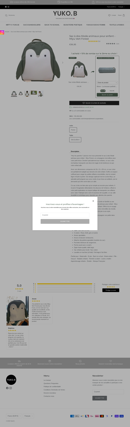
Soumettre (65, 221)
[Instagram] (2, 32)
